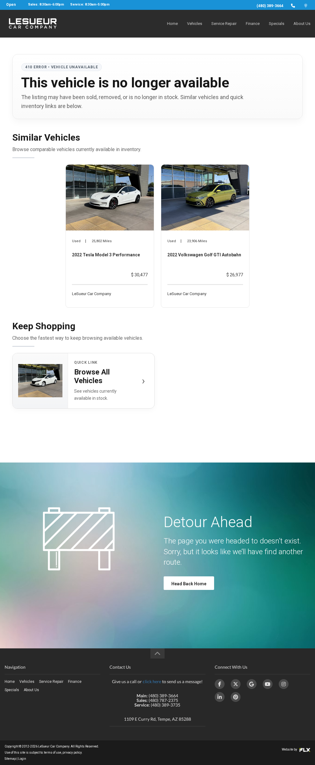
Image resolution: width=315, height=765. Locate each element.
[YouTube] (268, 684)
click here (152, 681)
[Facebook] (220, 684)
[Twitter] (236, 684)
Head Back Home (188, 583)
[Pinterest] (236, 697)
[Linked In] (220, 697)
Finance (253, 23)
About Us (301, 23)
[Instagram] (284, 684)
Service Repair (224, 23)
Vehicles (194, 23)
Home (172, 23)
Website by (290, 749)
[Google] (252, 684)
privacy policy (72, 752)
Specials (276, 23)
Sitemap (10, 758)
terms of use (52, 752)
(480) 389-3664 (270, 6)
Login (22, 758)
